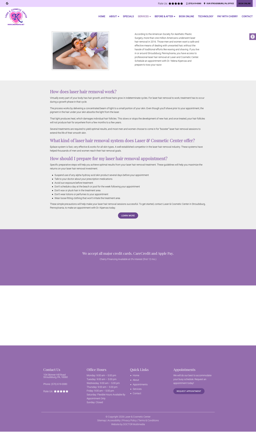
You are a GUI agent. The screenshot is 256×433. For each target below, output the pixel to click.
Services (143, 16)
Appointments (140, 384)
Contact (247, 16)
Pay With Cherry (227, 16)
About (113, 16)
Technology (205, 16)
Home (101, 16)
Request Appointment (189, 391)
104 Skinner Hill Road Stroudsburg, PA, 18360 (55, 376)
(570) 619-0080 (194, 3)
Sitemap (101, 420)
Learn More (128, 215)
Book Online (245, 3)
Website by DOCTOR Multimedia (128, 424)
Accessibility (114, 420)
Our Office (220, 3)
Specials (128, 16)
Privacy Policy (129, 420)
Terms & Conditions (148, 420)
